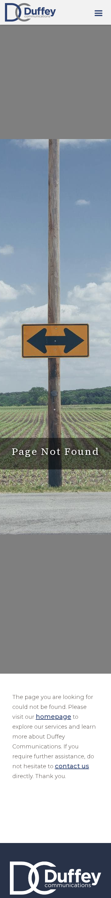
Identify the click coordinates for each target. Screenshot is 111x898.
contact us (72, 766)
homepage (53, 716)
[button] (98, 13)
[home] (30, 12)
